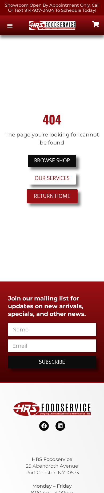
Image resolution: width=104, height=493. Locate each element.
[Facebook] (44, 426)
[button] (9, 25)
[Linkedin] (60, 426)
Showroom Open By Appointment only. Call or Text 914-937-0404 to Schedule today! (52, 8)
